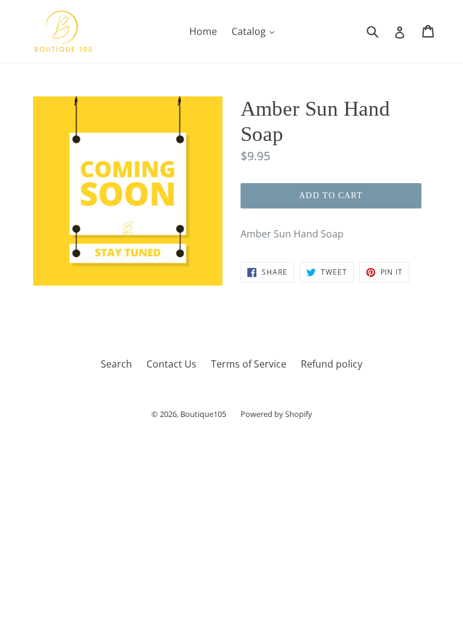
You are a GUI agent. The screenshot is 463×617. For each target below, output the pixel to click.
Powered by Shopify (276, 414)
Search (116, 364)
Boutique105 (203, 414)
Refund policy (331, 364)
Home (203, 31)
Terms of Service (248, 364)
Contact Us (171, 364)
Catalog (256, 31)
